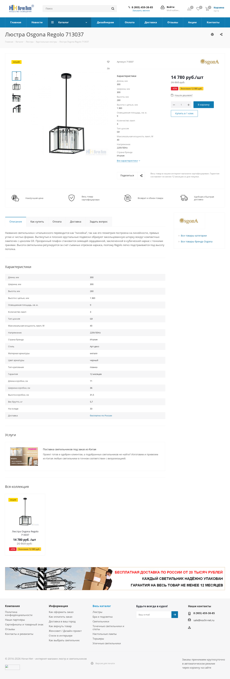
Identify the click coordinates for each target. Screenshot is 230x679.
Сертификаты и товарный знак (24, 624)
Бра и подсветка (102, 616)
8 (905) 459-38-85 (142, 7)
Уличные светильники (107, 643)
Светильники (101, 621)
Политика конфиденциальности (18, 613)
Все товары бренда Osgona (196, 241)
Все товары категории (194, 235)
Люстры (97, 612)
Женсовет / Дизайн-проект (65, 630)
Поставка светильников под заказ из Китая (69, 449)
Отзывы (10, 629)
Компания (12, 606)
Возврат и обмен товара (150, 198)
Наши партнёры (15, 619)
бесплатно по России (101, 415)
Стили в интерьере (60, 635)
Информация (58, 606)
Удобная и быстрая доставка (204, 198)
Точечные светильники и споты (108, 627)
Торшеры (98, 638)
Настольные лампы (105, 634)
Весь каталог (102, 606)
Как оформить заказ (61, 612)
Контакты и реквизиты (19, 634)
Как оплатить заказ (60, 616)
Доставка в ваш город (62, 621)
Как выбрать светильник (64, 640)
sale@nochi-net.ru (203, 620)
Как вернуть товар (60, 626)
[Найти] (113, 8)
